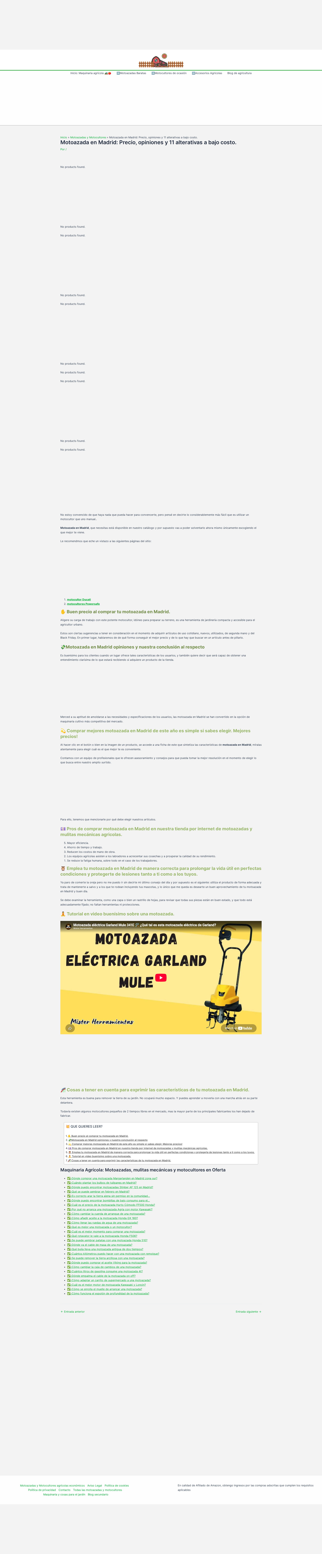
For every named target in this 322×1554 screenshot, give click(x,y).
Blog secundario (98, 1494)
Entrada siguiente (248, 1311)
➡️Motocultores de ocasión (168, 73)
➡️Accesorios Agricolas (207, 73)
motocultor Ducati (79, 599)
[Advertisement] (161, 24)
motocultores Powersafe (83, 604)
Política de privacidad (42, 1490)
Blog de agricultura (239, 73)
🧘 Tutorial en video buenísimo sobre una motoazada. (99, 1156)
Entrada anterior (73, 1311)
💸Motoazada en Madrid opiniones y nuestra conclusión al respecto (108, 1140)
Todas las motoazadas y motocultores (97, 1490)
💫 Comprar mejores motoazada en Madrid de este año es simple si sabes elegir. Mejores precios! (125, 1144)
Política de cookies (117, 1485)
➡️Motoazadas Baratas (131, 73)
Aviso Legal (94, 1485)
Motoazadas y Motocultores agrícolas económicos (52, 1485)
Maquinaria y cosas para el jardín (64, 1494)
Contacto (64, 1490)
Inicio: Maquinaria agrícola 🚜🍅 (90, 73)
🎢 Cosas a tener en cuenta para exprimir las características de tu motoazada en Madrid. (119, 1160)
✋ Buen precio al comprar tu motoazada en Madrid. (98, 1135)
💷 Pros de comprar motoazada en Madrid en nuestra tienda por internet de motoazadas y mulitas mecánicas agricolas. (138, 1148)
